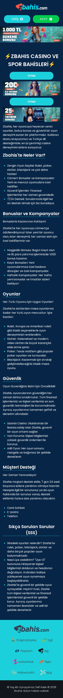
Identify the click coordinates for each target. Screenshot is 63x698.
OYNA (32, 76)
